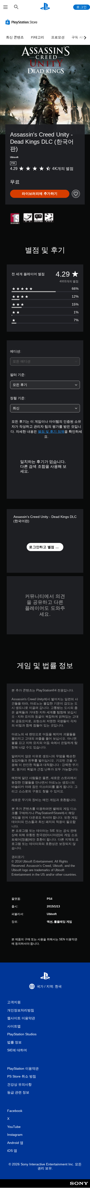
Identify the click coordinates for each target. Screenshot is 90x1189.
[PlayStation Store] (22, 22)
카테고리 (37, 37)
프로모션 (58, 37)
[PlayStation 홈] (45, 7)
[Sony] (79, 1187)
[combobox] (45, 361)
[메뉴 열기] (5, 7)
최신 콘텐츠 (15, 37)
